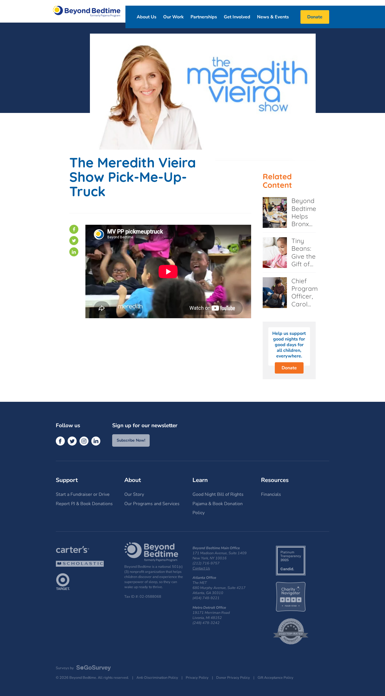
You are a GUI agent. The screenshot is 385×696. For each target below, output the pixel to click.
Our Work (173, 17)
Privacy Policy (197, 677)
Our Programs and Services (152, 504)
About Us (146, 17)
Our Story (134, 494)
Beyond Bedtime (86, 11)
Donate (289, 368)
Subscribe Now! (131, 440)
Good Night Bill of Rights (218, 494)
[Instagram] (83, 441)
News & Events (273, 17)
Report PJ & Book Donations (84, 504)
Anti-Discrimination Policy (157, 677)
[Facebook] (73, 229)
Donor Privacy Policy (233, 677)
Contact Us (201, 568)
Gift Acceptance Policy (275, 677)
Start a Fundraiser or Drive (83, 494)
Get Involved (237, 17)
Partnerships (204, 17)
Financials (271, 494)
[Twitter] (73, 240)
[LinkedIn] (73, 251)
